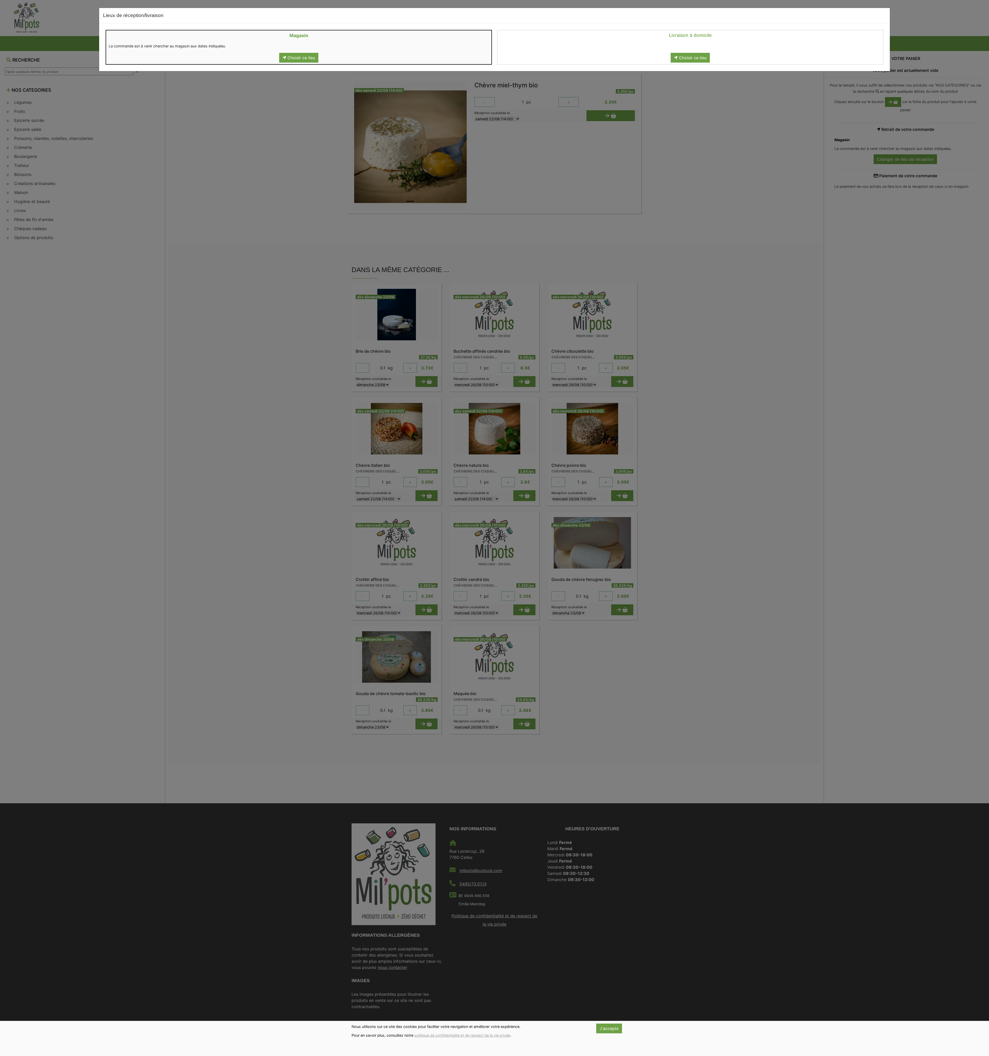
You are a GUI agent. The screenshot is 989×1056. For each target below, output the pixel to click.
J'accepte (609, 1028)
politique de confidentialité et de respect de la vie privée (462, 1035)
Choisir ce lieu (300, 57)
